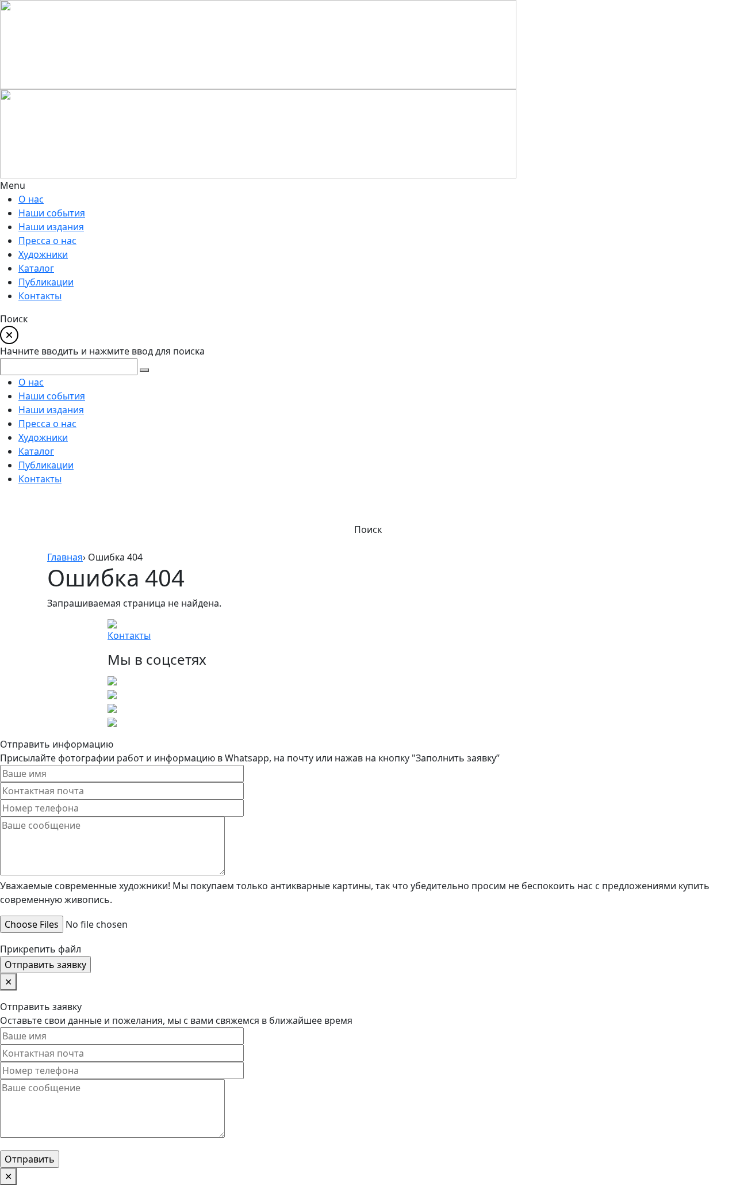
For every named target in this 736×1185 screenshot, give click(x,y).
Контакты (129, 635)
